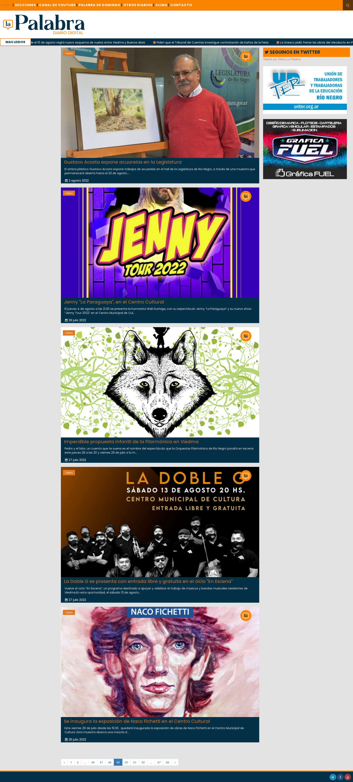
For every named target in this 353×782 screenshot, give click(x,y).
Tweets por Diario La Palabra (282, 59)
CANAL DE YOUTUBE (58, 5)
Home (7, 5)
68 (167, 762)
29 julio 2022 (77, 320)
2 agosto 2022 (79, 180)
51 (134, 762)
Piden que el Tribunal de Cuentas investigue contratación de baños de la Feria (164, 42)
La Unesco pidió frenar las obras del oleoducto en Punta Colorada (278, 42)
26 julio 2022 (77, 739)
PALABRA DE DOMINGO (100, 5)
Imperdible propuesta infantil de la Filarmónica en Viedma (131, 441)
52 (143, 762)
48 (109, 762)
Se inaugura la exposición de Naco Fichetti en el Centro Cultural (137, 721)
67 (159, 762)
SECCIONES (26, 5)
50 (126, 762)
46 (93, 762)
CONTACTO (181, 5)
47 (101, 762)
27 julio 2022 (77, 460)
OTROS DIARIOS (138, 5)
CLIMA (162, 5)
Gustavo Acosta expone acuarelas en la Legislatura (123, 162)
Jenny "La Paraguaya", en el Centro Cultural (114, 302)
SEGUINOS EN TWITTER (294, 52)
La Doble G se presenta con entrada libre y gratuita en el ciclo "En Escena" (148, 581)
